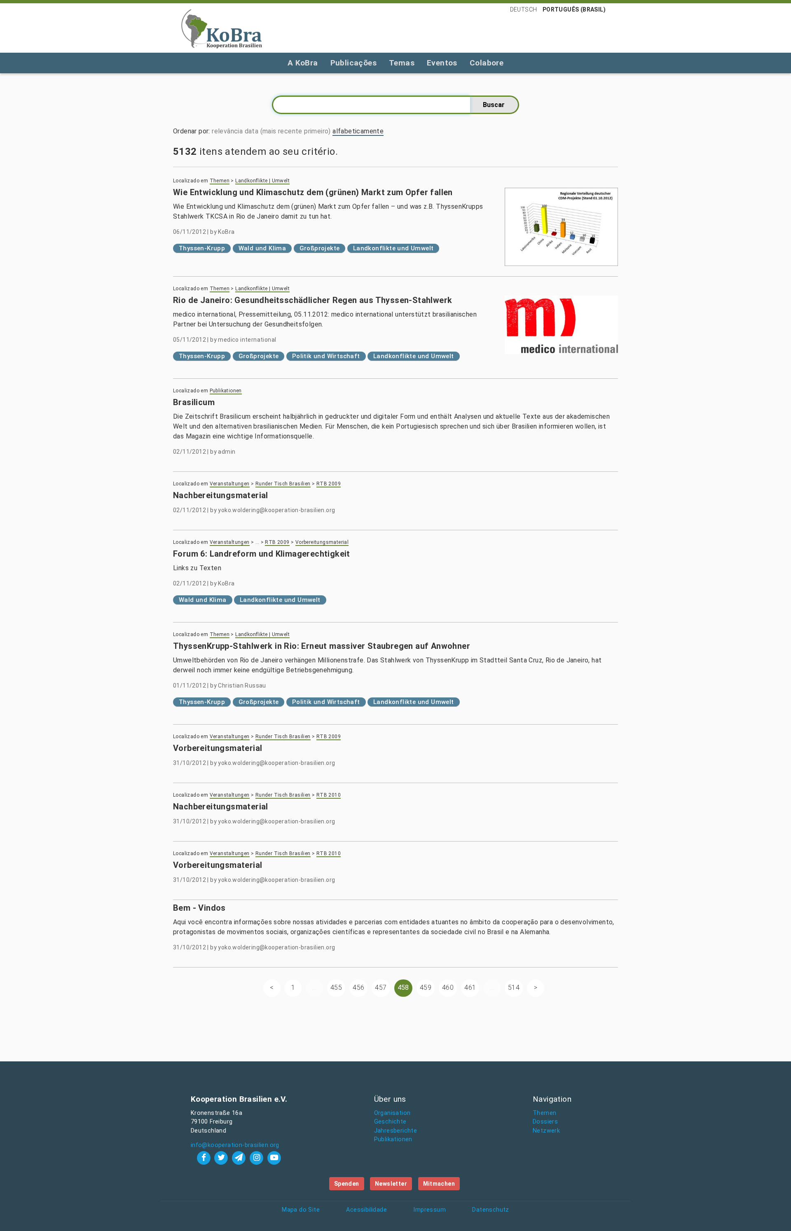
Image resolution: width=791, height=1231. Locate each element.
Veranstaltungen (230, 484)
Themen (219, 181)
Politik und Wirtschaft (326, 356)
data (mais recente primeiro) (288, 131)
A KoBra (303, 63)
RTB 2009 (328, 484)
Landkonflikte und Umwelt (393, 248)
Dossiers (545, 1121)
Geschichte (390, 1121)
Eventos (442, 63)
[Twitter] (222, 1157)
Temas (401, 63)
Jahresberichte (395, 1130)
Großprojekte (320, 248)
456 (358, 987)
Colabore (486, 63)
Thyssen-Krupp (202, 248)
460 (448, 987)
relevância (227, 131)
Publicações (353, 63)
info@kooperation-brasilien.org (235, 1145)
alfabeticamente (358, 131)
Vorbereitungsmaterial (322, 542)
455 (336, 987)
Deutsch (523, 9)
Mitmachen (439, 1183)
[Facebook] (204, 1157)
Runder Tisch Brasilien (283, 484)
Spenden (346, 1183)
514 (514, 987)
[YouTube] (274, 1157)
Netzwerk (546, 1130)
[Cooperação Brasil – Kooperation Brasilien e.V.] (221, 28)
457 (380, 987)
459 (425, 987)
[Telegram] (240, 1157)
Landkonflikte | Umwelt (262, 181)
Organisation (392, 1113)
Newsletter (391, 1183)
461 (470, 987)
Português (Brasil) (574, 9)
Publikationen (226, 391)
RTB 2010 (328, 795)
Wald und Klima (262, 248)
